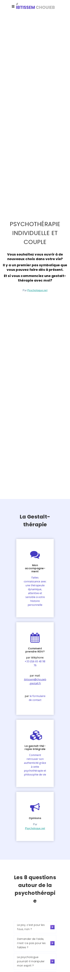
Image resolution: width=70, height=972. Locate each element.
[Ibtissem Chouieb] (35, 6)
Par (35, 290)
